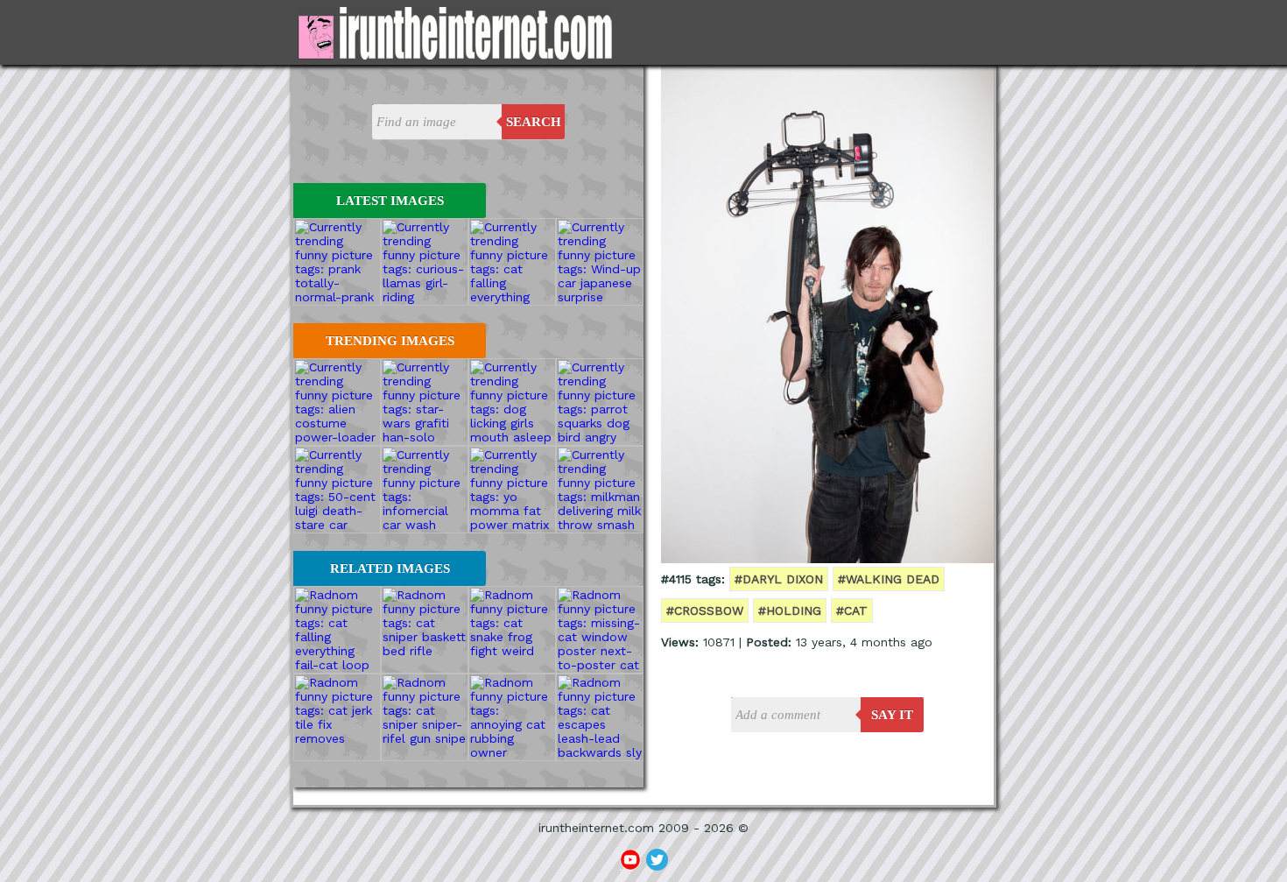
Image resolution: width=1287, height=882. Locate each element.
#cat (852, 610)
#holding (789, 610)
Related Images (390, 568)
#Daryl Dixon (779, 579)
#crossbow (704, 610)
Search (533, 122)
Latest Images (390, 201)
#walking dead (888, 579)
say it (892, 715)
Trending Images (390, 341)
